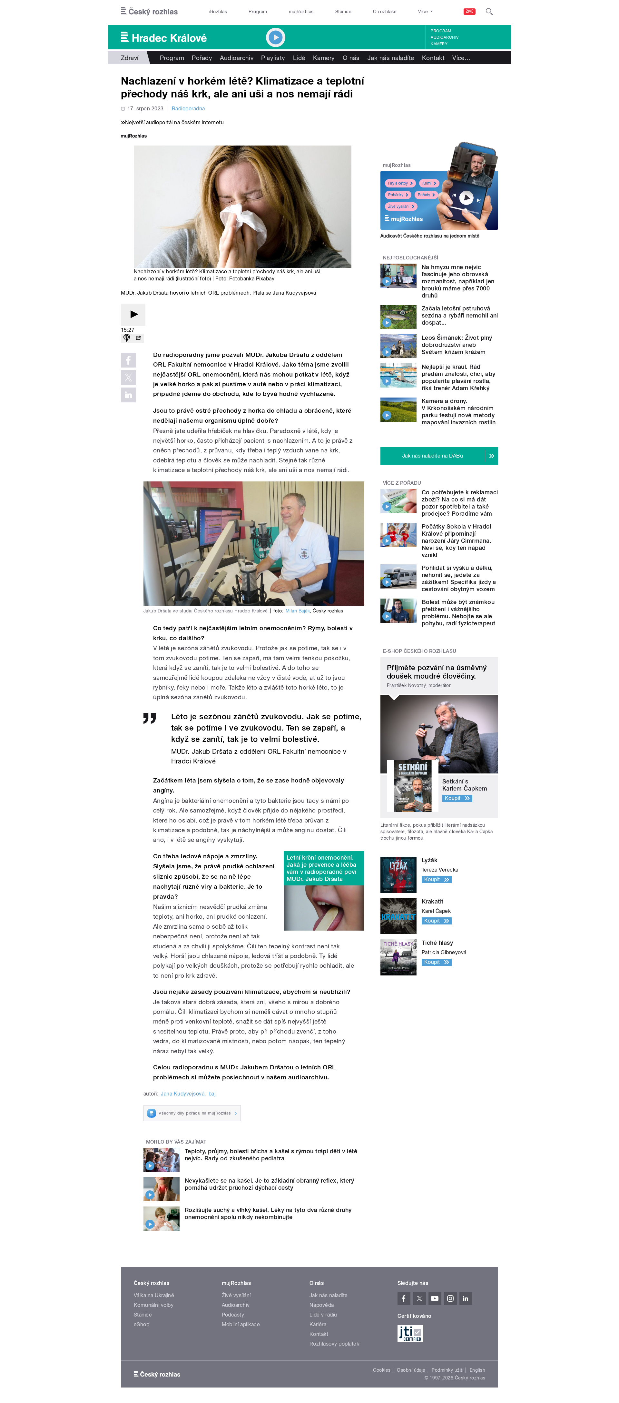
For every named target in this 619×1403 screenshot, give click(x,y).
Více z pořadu (402, 483)
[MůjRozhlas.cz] (134, 137)
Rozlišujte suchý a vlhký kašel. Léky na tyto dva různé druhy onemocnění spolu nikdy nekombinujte (268, 1213)
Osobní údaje (411, 1370)
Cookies (381, 1370)
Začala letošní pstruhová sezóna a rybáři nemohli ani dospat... (460, 315)
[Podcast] (127, 338)
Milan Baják (298, 610)
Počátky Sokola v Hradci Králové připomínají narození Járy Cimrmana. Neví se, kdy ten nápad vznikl (456, 540)
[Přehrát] (133, 315)
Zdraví (130, 57)
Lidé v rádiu (323, 1315)
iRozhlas (218, 11)
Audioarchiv (444, 37)
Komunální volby (153, 1305)
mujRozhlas (301, 11)
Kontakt (433, 57)
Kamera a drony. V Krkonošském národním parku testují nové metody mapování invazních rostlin (459, 412)
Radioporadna (188, 109)
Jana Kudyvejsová (182, 1094)
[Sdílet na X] (128, 377)
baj (212, 1094)
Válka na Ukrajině (154, 1295)
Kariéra (318, 1324)
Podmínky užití (447, 1370)
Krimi (426, 183)
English (477, 1370)
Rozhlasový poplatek (334, 1344)
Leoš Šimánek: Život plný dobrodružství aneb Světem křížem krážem (457, 344)
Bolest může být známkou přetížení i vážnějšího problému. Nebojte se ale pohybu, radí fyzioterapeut (458, 613)
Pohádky (395, 195)
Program (258, 11)
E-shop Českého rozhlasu (420, 651)
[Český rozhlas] (149, 11)
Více (461, 57)
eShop (141, 1324)
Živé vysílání (398, 206)
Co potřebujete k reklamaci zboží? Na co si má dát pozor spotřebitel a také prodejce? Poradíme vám (460, 503)
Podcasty (233, 1315)
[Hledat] (489, 11)
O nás (351, 57)
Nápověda (322, 1305)
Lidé (299, 57)
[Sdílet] (138, 338)
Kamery (439, 44)
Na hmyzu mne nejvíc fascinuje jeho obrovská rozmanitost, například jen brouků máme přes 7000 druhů (458, 281)
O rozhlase (385, 11)
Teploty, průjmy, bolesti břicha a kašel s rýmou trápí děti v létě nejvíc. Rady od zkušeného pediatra (271, 1155)
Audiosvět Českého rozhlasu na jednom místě (429, 235)
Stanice (343, 11)
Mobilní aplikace (241, 1324)
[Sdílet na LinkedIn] (128, 395)
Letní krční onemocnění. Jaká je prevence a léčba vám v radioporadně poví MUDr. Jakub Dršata (322, 868)
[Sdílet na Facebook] (128, 360)
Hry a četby (398, 183)
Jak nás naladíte (391, 57)
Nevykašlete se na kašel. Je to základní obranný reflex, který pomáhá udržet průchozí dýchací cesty (269, 1184)
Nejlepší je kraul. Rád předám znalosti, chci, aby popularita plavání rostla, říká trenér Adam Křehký (458, 377)
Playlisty (273, 57)
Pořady (202, 57)
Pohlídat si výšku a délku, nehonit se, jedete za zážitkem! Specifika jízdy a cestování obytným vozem (459, 578)
